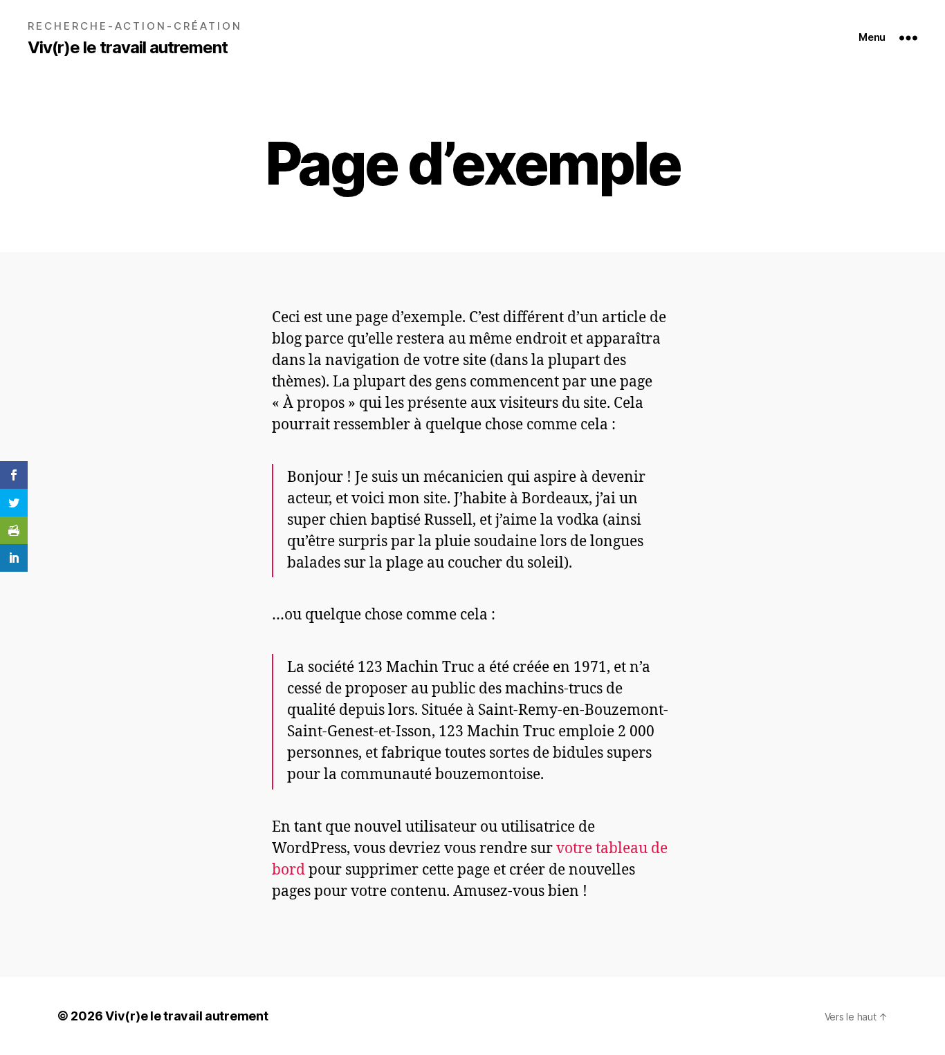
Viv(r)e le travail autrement (128, 47)
